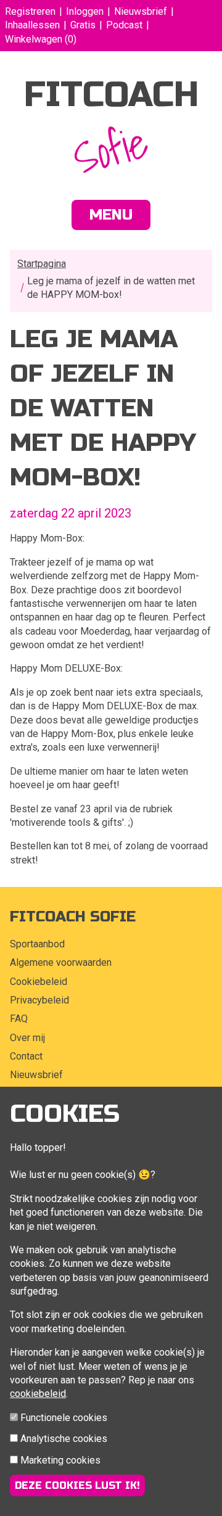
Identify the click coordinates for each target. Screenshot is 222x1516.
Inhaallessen (32, 25)
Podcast (124, 25)
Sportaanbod (37, 944)
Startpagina (41, 264)
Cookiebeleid (38, 981)
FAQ (19, 1018)
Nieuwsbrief (140, 11)
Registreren (30, 11)
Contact (26, 1056)
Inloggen (85, 11)
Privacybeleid (39, 1000)
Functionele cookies (63, 1417)
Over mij (27, 1038)
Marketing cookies (60, 1460)
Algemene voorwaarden (61, 962)
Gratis (83, 25)
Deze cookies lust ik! (77, 1485)
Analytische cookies (63, 1438)
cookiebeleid (38, 1393)
